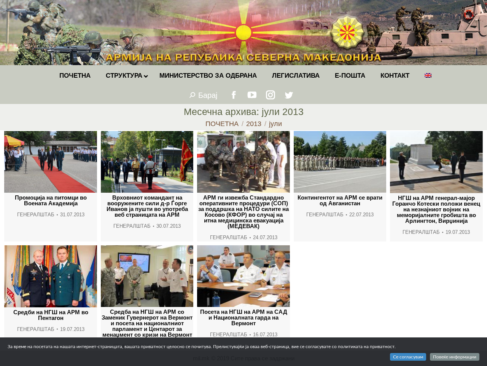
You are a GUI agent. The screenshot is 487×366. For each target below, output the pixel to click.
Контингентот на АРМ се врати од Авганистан (340, 200)
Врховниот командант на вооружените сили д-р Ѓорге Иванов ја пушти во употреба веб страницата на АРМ (147, 206)
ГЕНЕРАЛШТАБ (35, 214)
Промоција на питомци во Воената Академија (51, 200)
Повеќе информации (454, 357)
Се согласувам (408, 357)
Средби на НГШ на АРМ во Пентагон (50, 315)
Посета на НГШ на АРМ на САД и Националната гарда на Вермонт (243, 317)
